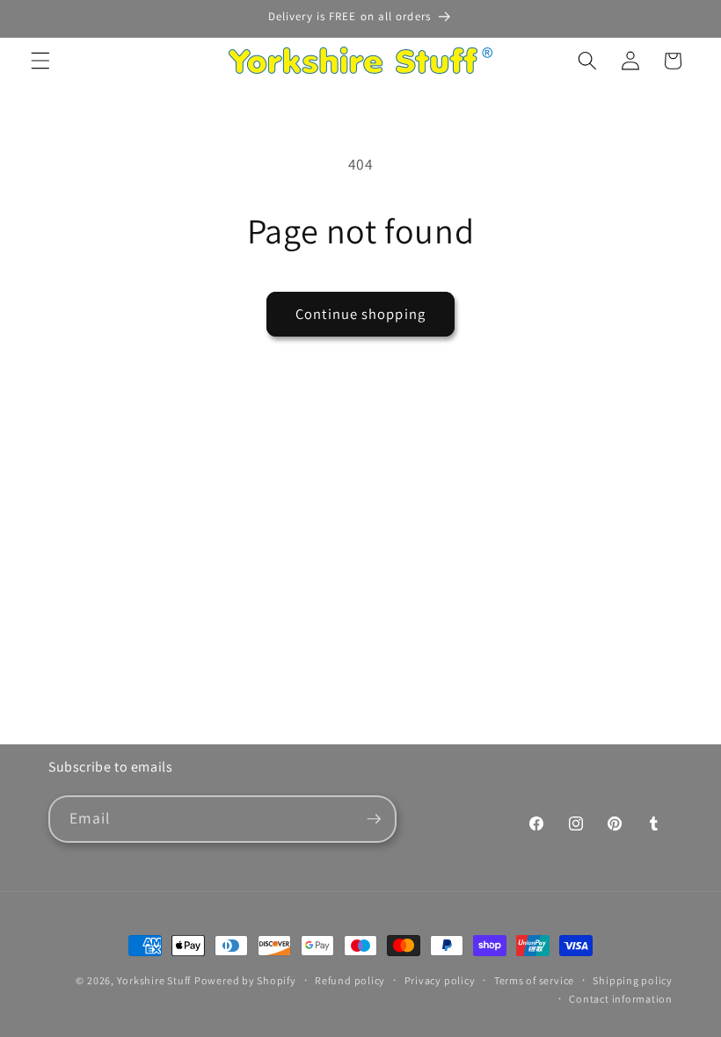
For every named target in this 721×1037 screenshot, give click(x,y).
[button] (40, 61)
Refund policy (350, 980)
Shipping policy (633, 980)
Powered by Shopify (245, 980)
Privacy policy (440, 980)
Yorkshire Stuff (154, 980)
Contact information (621, 998)
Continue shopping (360, 313)
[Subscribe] (374, 819)
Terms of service (534, 980)
